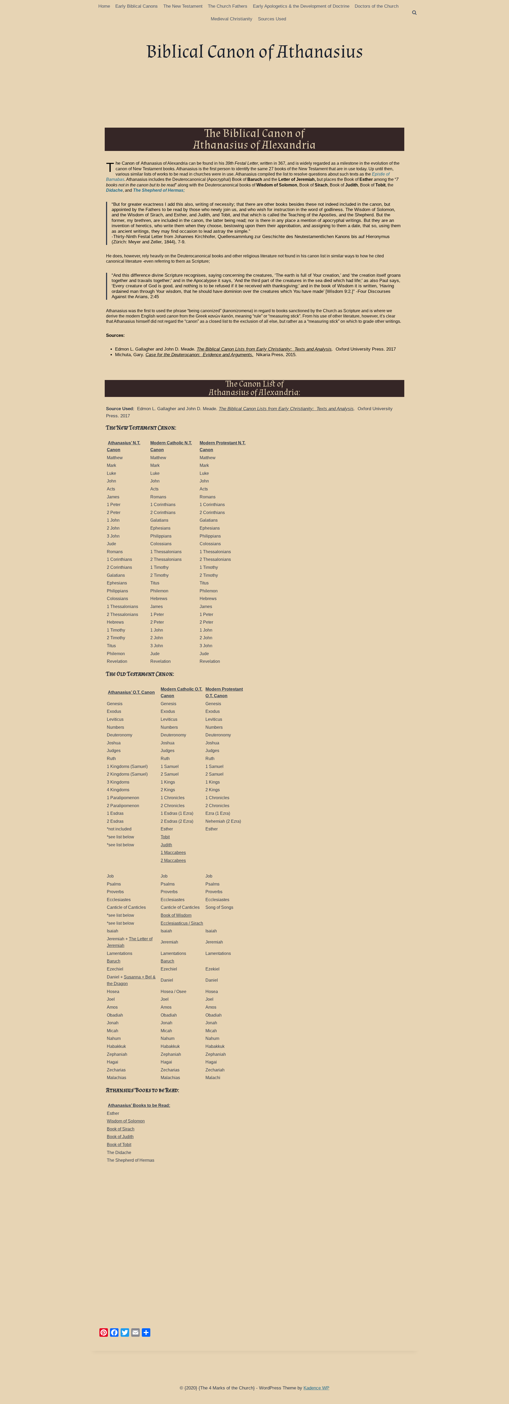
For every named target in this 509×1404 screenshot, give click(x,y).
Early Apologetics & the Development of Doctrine (301, 6)
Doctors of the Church (376, 6)
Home (104, 6)
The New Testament (183, 6)
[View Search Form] (414, 12)
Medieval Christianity (231, 18)
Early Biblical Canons (136, 6)
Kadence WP (316, 1387)
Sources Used (272, 18)
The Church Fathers (227, 6)
